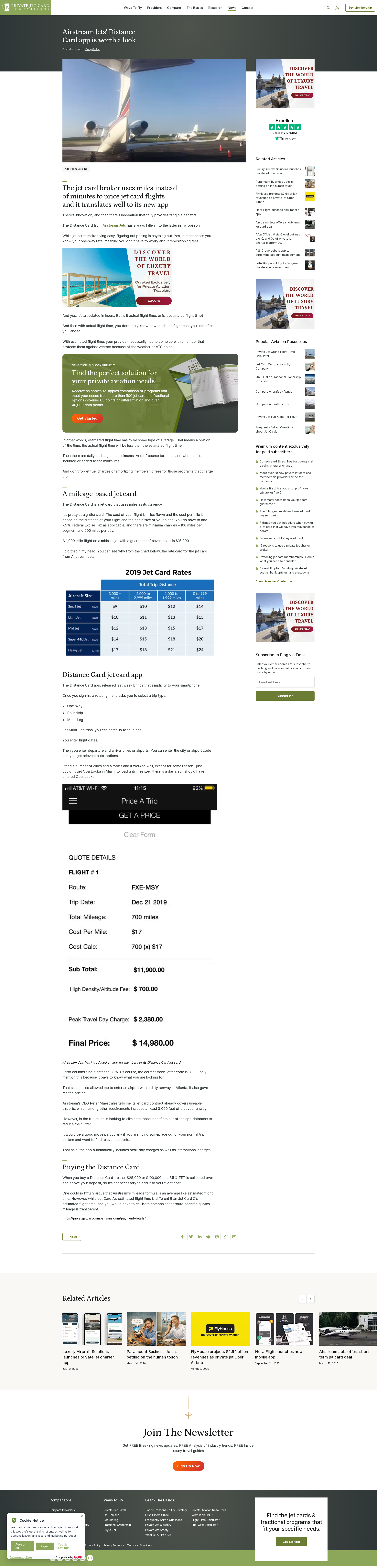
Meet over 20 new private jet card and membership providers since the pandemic (285, 477)
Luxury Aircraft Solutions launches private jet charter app (278, 171)
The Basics (195, 8)
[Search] (328, 7)
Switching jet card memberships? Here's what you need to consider (287, 559)
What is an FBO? (202, 1515)
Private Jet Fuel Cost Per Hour (276, 417)
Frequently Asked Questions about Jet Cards (275, 429)
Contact (247, 8)
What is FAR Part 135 (158, 1534)
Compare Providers (62, 1510)
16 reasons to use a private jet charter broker (285, 547)
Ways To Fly (133, 8)
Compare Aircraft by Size (272, 404)
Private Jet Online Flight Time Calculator (275, 354)
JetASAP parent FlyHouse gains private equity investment (277, 265)
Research (215, 8)
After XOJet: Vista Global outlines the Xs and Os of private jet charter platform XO (278, 239)
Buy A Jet (110, 1530)
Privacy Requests (114, 1545)
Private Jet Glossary (158, 1524)
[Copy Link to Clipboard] (225, 1236)
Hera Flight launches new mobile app (277, 212)
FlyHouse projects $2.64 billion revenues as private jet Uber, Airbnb (276, 198)
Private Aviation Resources (209, 1510)
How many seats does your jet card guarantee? (283, 502)
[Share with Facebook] (182, 1236)
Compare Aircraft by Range (274, 391)
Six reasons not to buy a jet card (281, 538)
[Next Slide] (310, 1299)
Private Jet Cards (115, 1510)
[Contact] (90, 1558)
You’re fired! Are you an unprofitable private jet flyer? (284, 490)
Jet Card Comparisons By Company (273, 366)
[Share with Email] (234, 1236)
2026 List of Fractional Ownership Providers (278, 379)
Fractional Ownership (117, 1524)
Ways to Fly (113, 1500)
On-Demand (111, 1515)
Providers (154, 8)
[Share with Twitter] (191, 1236)
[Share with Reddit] (208, 1236)
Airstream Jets (114, 225)
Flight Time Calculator (206, 1520)
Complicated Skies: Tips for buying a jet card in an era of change (286, 463)
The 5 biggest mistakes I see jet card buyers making (285, 513)
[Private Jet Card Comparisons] (25, 7)
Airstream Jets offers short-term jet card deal (278, 224)
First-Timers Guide (157, 1515)
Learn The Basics (159, 1500)
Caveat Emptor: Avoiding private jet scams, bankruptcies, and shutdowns (285, 570)
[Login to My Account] (337, 7)
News (232, 8)
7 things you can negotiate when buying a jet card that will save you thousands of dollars (287, 527)
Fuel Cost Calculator (205, 1524)
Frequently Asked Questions (163, 1520)
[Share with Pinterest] (217, 1236)
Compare (174, 8)
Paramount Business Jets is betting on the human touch (274, 184)
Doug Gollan (92, 49)
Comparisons (60, 1500)
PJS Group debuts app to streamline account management (278, 253)
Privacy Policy (92, 1545)
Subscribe (285, 696)
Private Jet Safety (156, 1530)
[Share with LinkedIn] (199, 1236)
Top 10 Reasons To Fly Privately (166, 1510)
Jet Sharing (111, 1520)
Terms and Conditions (140, 1545)
